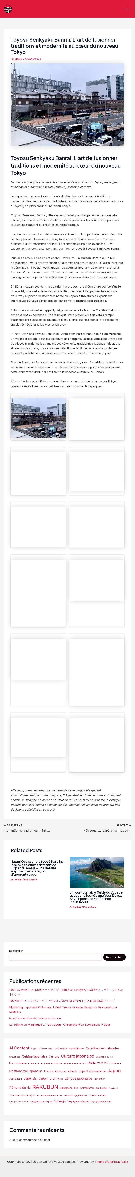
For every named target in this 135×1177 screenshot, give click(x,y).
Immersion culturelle (66, 1071)
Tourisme (113, 1088)
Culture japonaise (77, 1056)
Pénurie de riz (20, 1087)
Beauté (64, 1049)
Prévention (99, 1079)
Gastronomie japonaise (26, 1071)
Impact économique (92, 1071)
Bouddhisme (76, 1048)
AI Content (16, 879)
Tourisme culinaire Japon (22, 1095)
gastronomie (115, 1063)
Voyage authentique (100, 1101)
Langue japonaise (78, 1078)
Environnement (18, 1063)
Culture (54, 1056)
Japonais (30, 1078)
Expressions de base (51, 1063)
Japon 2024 (15, 1078)
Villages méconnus (18, 1101)
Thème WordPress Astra (111, 1161)
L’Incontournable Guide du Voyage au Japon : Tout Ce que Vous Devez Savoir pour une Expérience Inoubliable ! (96, 897)
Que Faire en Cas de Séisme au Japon (35, 1018)
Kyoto (60, 1078)
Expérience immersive (75, 1063)
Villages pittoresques (41, 1101)
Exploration (34, 1063)
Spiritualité (101, 1088)
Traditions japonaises (75, 1095)
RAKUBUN (45, 1087)
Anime (34, 1049)
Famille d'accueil (97, 1063)
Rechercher (16, 950)
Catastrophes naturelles (102, 1048)
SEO (76, 1087)
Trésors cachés (97, 1095)
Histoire (48, 1071)
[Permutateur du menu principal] (127, 9)
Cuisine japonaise (34, 1056)
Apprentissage (46, 1049)
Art (57, 1048)
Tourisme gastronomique (49, 1095)
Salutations (66, 1087)
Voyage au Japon (78, 1101)
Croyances (14, 1057)
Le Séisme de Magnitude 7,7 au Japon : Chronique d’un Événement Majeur (59, 1024)
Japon (114, 1070)
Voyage (60, 1101)
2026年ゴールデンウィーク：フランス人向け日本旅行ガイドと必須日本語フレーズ (62, 1001)
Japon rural (46, 1078)
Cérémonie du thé (104, 1057)
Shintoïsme (87, 1087)
